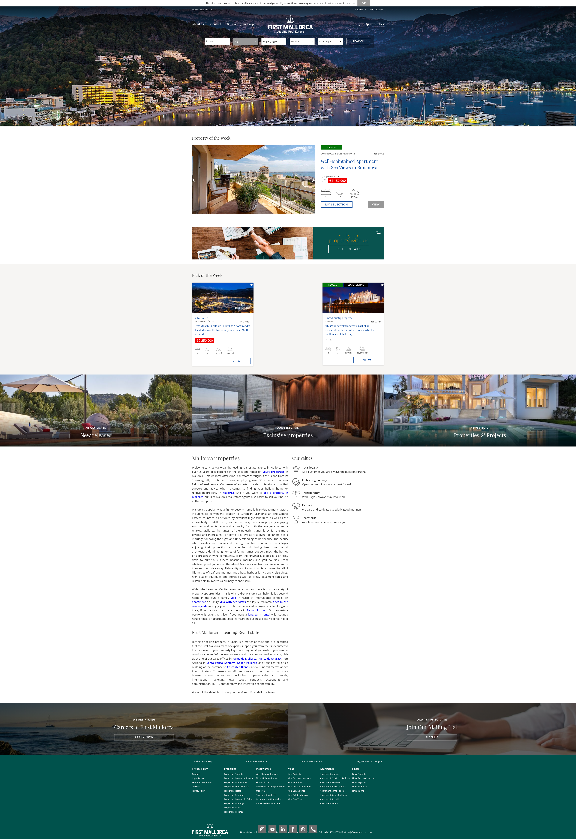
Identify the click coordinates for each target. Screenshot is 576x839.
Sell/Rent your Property (243, 24)
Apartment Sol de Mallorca (333, 795)
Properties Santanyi (234, 803)
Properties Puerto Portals (236, 786)
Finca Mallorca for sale (267, 778)
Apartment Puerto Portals (333, 786)
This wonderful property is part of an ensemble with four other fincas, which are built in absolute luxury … (351, 330)
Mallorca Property (203, 761)
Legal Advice (198, 778)
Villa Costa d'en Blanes (299, 786)
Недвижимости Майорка (369, 761)
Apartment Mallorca (266, 795)
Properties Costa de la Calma (238, 799)
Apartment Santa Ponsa (332, 790)
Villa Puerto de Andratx (299, 778)
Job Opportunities (372, 24)
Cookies (196, 786)
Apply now (144, 737)
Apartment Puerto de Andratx (335, 778)
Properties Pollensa (233, 811)
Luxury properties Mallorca (269, 799)
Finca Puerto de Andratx (364, 778)
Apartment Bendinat (330, 782)
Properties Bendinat (234, 795)
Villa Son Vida (295, 799)
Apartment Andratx (329, 774)
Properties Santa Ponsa (235, 782)
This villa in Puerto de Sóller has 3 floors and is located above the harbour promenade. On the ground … (222, 330)
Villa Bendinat (295, 782)
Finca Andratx (359, 774)
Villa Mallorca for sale (267, 774)
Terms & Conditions (202, 782)
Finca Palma (358, 790)
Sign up (432, 737)
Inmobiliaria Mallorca (311, 761)
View (376, 204)
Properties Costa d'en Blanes (238, 778)
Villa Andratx (294, 774)
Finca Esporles (359, 782)
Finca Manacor (359, 786)
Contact (215, 24)
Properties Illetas (232, 790)
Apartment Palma (329, 803)
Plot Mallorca (262, 782)
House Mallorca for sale (268, 803)
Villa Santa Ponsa (296, 790)
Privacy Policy (198, 790)
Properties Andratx (233, 774)
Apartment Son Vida (330, 799)
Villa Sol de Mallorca (298, 795)
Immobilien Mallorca (256, 761)
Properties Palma (232, 807)
